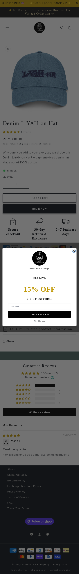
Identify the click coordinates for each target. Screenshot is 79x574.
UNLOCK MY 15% (39, 314)
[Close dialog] (74, 250)
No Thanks (39, 320)
